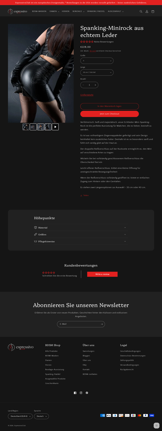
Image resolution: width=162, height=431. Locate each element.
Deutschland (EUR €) (19, 416)
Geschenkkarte (51, 383)
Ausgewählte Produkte (55, 379)
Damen (48, 360)
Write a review (102, 274)
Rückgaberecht (127, 370)
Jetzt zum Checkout (109, 114)
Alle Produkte (51, 351)
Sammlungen (88, 351)
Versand (93, 51)
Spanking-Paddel (52, 374)
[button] (54, 11)
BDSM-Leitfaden (90, 374)
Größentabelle (86, 95)
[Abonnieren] (102, 324)
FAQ (84, 365)
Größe (82, 56)
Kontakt (86, 370)
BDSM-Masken (51, 356)
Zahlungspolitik (127, 360)
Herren (48, 365)
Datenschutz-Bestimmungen (133, 356)
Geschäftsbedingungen (130, 351)
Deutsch (40, 416)
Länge (82, 67)
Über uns (87, 360)
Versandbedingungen (129, 365)
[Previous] (11, 73)
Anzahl (83, 79)
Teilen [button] (86, 195)
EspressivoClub (20, 425)
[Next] (70, 73)
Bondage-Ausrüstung (54, 370)
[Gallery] (41, 77)
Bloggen (86, 356)
